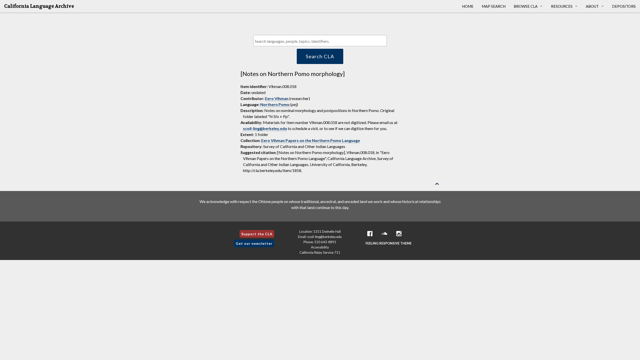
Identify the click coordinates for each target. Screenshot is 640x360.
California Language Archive (39, 6)
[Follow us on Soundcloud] (384, 233)
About (592, 6)
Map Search (494, 6)
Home (468, 6)
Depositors (624, 6)
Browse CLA (526, 6)
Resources (561, 6)
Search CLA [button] (320, 56)
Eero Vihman (276, 98)
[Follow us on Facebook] (370, 233)
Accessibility (320, 247)
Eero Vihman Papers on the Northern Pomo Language (310, 140)
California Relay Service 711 (320, 252)
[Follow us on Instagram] (399, 233)
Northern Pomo (275, 104)
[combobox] (319, 40)
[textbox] (321, 41)
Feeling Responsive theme (389, 243)
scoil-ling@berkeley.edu (265, 128)
